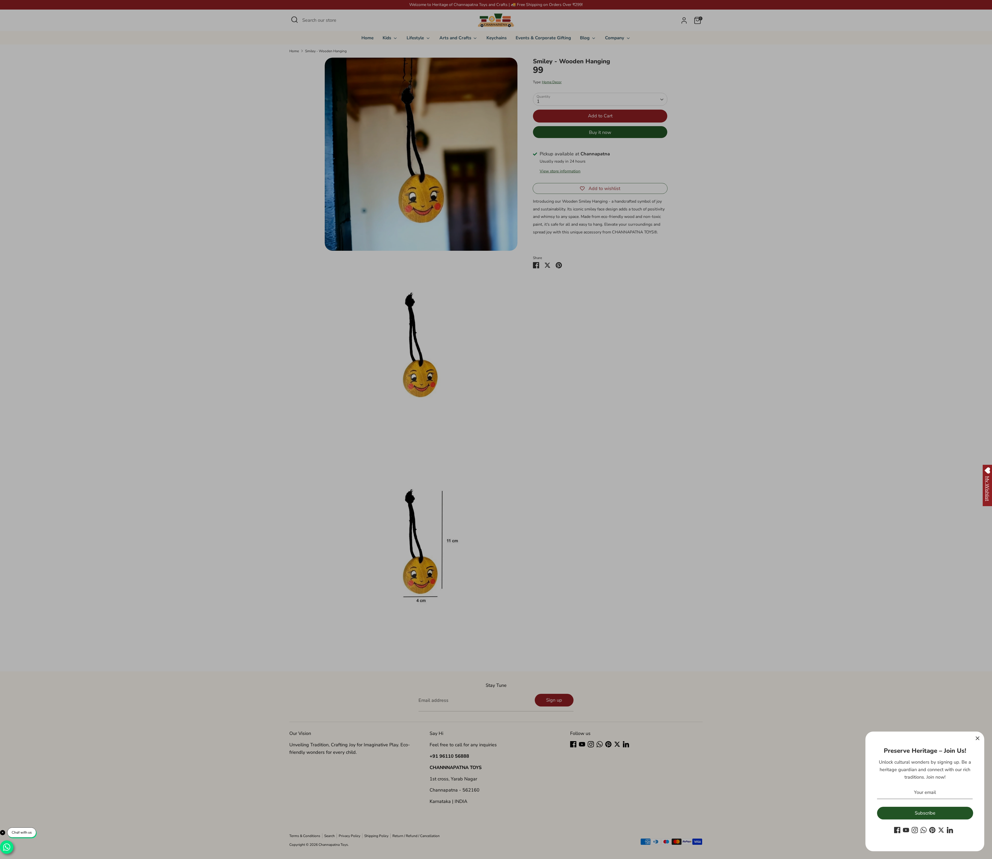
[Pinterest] (932, 830)
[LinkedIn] (950, 830)
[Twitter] (941, 830)
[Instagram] (915, 830)
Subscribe (925, 813)
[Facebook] (897, 830)
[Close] (977, 738)
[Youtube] (906, 830)
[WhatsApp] (923, 830)
